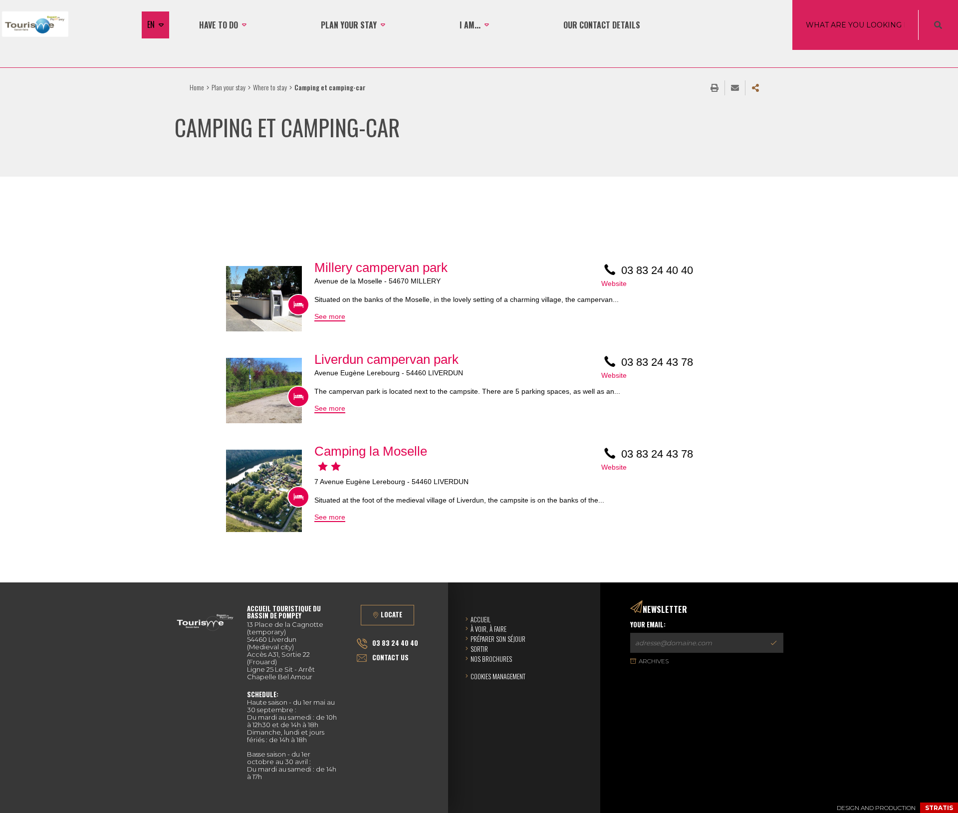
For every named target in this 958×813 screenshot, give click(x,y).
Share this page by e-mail (735, 87)
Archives (654, 661)
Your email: (648, 624)
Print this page (714, 87)
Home (197, 87)
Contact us (390, 657)
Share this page (755, 87)
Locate (391, 614)
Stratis (939, 808)
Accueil (480, 619)
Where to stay (270, 87)
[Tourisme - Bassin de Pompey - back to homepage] (35, 25)
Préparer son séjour (498, 639)
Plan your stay (228, 87)
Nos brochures (491, 659)
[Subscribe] (773, 643)
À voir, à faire (488, 629)
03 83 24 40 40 (395, 643)
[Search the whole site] (938, 25)
